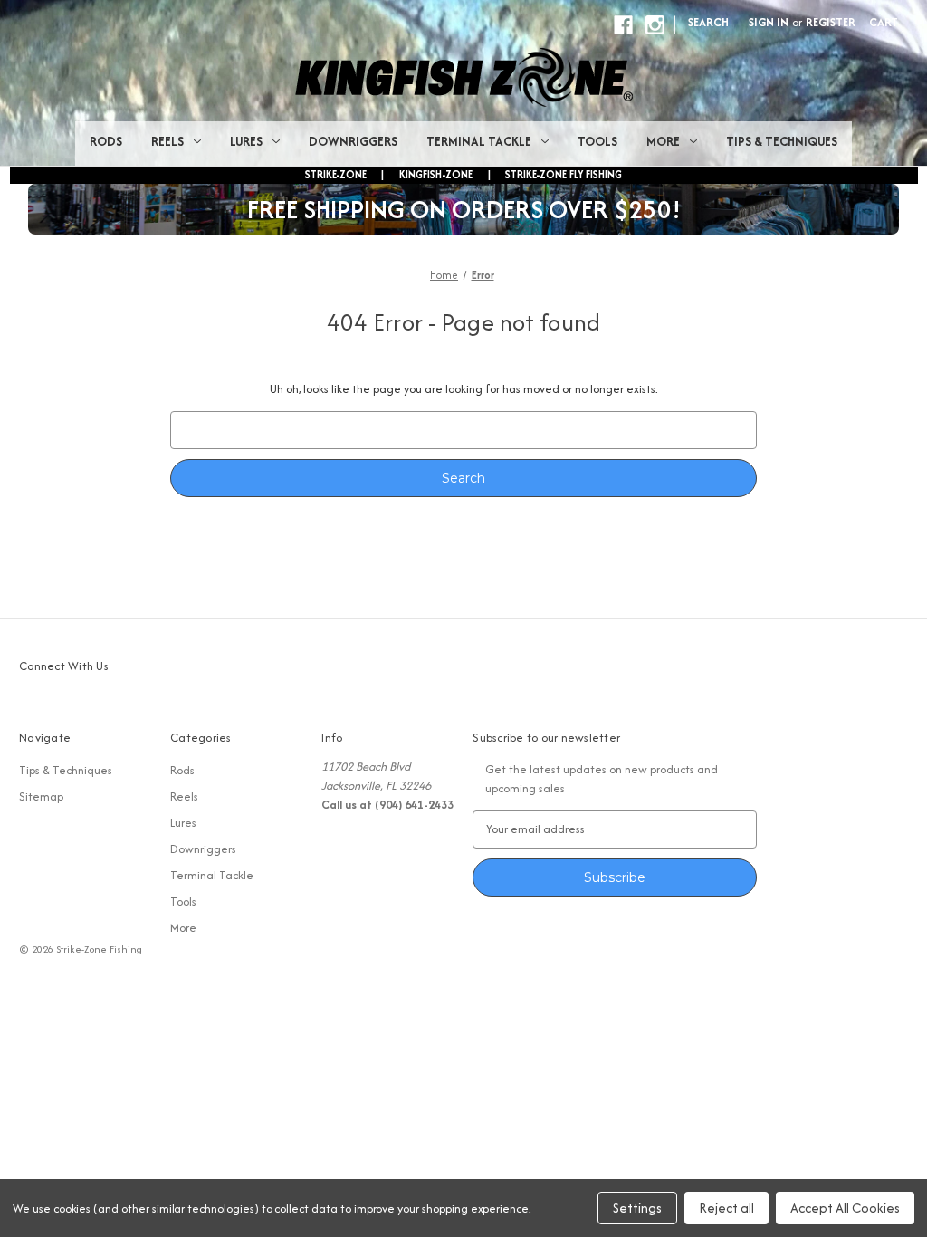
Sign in (768, 22)
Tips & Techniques (781, 141)
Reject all (726, 1207)
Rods (106, 141)
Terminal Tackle (478, 141)
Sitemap (41, 796)
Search (708, 22)
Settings (637, 1207)
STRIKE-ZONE (336, 174)
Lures (246, 141)
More (663, 141)
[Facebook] (623, 24)
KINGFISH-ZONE (436, 174)
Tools (597, 141)
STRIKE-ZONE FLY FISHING (563, 174)
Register (830, 22)
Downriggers (353, 141)
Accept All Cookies (845, 1207)
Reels (167, 141)
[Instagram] (654, 24)
